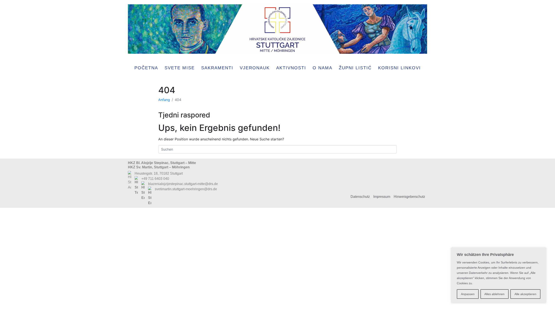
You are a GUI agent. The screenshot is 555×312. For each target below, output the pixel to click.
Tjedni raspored (184, 115)
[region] (498, 275)
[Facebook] (404, 173)
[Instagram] (418, 173)
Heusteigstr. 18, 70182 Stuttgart (159, 173)
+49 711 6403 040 (155, 178)
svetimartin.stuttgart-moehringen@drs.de (186, 189)
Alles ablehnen (494, 294)
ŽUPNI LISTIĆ (355, 67)
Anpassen (468, 294)
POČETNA (146, 67)
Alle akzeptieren (525, 294)
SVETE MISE (180, 67)
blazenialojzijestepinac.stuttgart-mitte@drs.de (183, 184)
